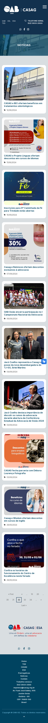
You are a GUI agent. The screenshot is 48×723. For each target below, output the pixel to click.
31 (13, 600)
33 (25, 600)
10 (32, 594)
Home (24, 661)
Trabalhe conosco (24, 682)
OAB (3, 21)
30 (7, 600)
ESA (14, 21)
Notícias (24, 676)
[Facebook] (20, 29)
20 (38, 594)
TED (3, 23)
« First (10, 594)
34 (31, 600)
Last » (24, 605)
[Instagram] (28, 29)
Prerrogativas (24, 673)
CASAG (24, 667)
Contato (24, 679)
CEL (9, 21)
